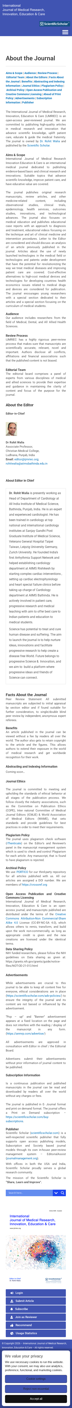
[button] (65, 32)
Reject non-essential (36, 1388)
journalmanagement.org (22, 1158)
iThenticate (14, 843)
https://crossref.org (34, 884)
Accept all (36, 1398)
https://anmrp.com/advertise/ (26, 1033)
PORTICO (22, 872)
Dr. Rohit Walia (50, 141)
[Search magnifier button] (62, 1193)
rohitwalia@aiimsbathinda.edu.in (26, 463)
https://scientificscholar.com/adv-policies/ (34, 995)
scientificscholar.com (45, 1133)
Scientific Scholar (38, 145)
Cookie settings (36, 1378)
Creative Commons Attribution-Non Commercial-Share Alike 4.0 (36, 918)
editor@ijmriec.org (26, 459)
